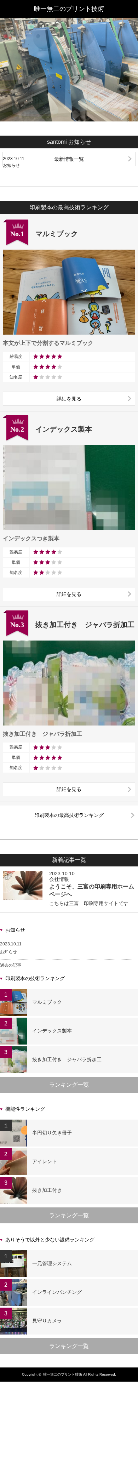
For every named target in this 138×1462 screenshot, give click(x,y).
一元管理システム (52, 1263)
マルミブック (47, 1002)
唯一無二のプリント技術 (69, 8)
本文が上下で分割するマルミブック (48, 343)
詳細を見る (69, 399)
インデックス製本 (52, 1031)
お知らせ (8, 951)
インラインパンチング (57, 1292)
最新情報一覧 (69, 159)
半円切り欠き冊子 (52, 1133)
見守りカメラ (47, 1321)
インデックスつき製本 (31, 538)
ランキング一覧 (69, 1085)
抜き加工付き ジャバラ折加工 (42, 734)
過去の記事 (10, 965)
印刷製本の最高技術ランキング (69, 815)
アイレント (44, 1161)
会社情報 (59, 879)
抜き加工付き (47, 1190)
